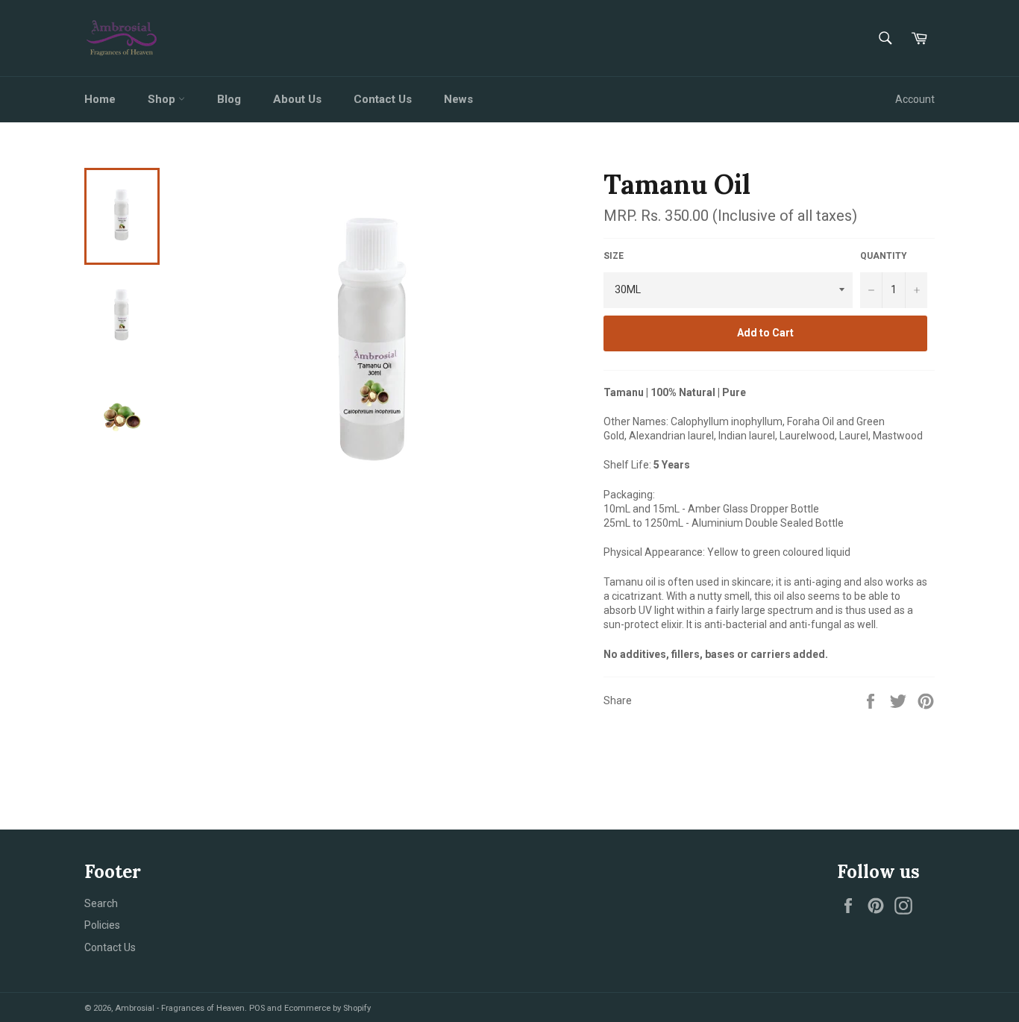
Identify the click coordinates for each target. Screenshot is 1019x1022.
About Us (297, 99)
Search (101, 903)
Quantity (883, 256)
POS (257, 1008)
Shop (163, 99)
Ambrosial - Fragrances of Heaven (180, 1008)
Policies (102, 925)
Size (613, 256)
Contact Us (383, 99)
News (458, 99)
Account (915, 99)
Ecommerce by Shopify (327, 1008)
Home (100, 99)
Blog (229, 99)
